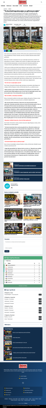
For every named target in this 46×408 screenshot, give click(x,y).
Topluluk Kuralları (27, 400)
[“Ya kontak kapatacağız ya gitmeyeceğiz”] (23, 38)
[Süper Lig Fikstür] (41, 289)
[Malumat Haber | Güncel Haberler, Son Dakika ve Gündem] (22, 2)
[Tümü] (41, 324)
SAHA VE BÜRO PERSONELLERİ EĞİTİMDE (32, 234)
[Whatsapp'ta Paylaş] (9, 51)
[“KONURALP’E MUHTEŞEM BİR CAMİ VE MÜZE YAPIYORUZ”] (33, 199)
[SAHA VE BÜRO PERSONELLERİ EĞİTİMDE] (33, 228)
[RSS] (23, 383)
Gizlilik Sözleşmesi (14, 400)
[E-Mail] (12, 188)
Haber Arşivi (8, 394)
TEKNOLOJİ (8, 5)
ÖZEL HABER (15, 5)
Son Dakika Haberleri (28, 392)
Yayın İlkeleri (33, 400)
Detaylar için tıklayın (23, 285)
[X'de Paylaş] (7, 51)
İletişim (19, 400)
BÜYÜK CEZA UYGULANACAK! (10, 234)
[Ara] (41, 2)
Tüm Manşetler (8, 392)
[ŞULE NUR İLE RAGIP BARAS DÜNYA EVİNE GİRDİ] (13, 213)
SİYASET (31, 5)
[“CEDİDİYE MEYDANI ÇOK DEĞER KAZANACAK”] (13, 199)
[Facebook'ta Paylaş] (5, 51)
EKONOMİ (25, 5)
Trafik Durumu (8, 390)
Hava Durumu (27, 388)
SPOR (21, 5)
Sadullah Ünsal (14, 185)
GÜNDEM (3, 5)
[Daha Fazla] (11, 51)
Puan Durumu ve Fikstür (29, 390)
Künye (22, 400)
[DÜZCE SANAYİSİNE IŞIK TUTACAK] (33, 213)
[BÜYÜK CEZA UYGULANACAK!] (13, 228)
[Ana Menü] (4, 2)
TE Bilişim (25, 403)
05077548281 (23, 376)
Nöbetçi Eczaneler (9, 388)
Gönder (7, 251)
